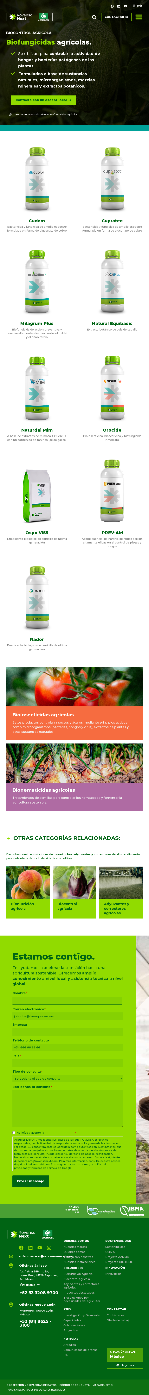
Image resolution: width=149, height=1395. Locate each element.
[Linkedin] (118, 6)
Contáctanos (116, 1315)
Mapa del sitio (103, 1385)
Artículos (69, 1345)
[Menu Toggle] (139, 17)
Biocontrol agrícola (29, 33)
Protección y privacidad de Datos (31, 1385)
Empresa (19, 1024)
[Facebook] (112, 6)
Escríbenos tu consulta (32, 1087)
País (16, 1056)
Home (19, 114)
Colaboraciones (74, 1325)
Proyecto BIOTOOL (119, 1262)
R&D (67, 1309)
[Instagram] (49, 1247)
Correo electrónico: (29, 1009)
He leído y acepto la (46, 1132)
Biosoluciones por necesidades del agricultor (81, 1299)
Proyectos (70, 1330)
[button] (94, 17)
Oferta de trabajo (118, 1320)
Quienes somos (76, 1241)
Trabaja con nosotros (78, 1257)
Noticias (70, 1339)
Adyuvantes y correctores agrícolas (81, 1285)
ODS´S (110, 1252)
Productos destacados (79, 1292)
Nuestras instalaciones (79, 1262)
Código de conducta (74, 1385)
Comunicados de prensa (80, 1350)
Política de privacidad (60, 1132)
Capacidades (72, 1320)
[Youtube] (125, 6)
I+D (65, 1355)
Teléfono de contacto (30, 1040)
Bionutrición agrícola (78, 1274)
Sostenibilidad (118, 1241)
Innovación (115, 1268)
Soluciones (73, 1268)
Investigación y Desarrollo (81, 1315)
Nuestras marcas (75, 1247)
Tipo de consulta (27, 1071)
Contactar (116, 1309)
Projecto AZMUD (117, 1257)
